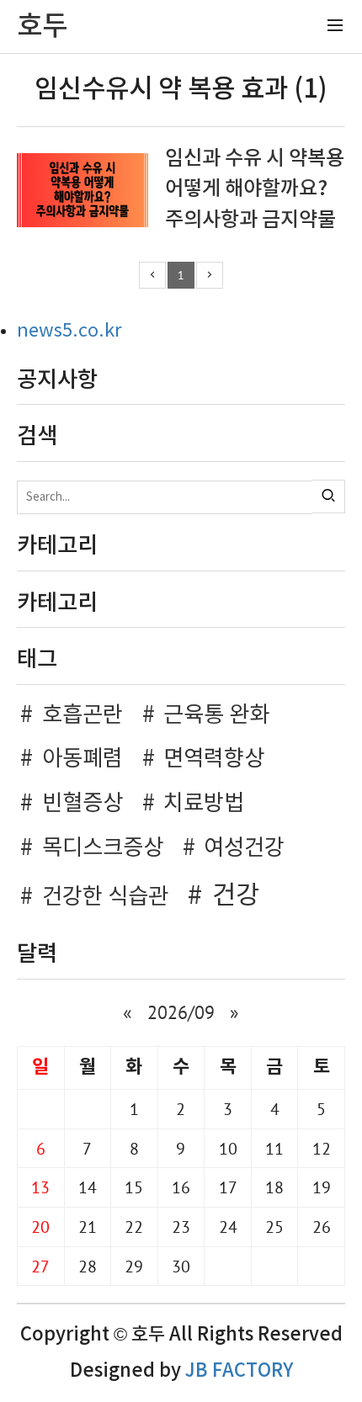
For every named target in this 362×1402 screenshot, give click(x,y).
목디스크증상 (102, 848)
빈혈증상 (82, 803)
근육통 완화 (216, 715)
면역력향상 (213, 759)
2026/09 (181, 1012)
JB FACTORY (239, 1371)
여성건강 (244, 848)
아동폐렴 (82, 759)
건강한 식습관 (105, 897)
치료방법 (203, 803)
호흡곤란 (82, 715)
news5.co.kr (69, 331)
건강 (235, 896)
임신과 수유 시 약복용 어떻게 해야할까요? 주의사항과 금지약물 (254, 189)
